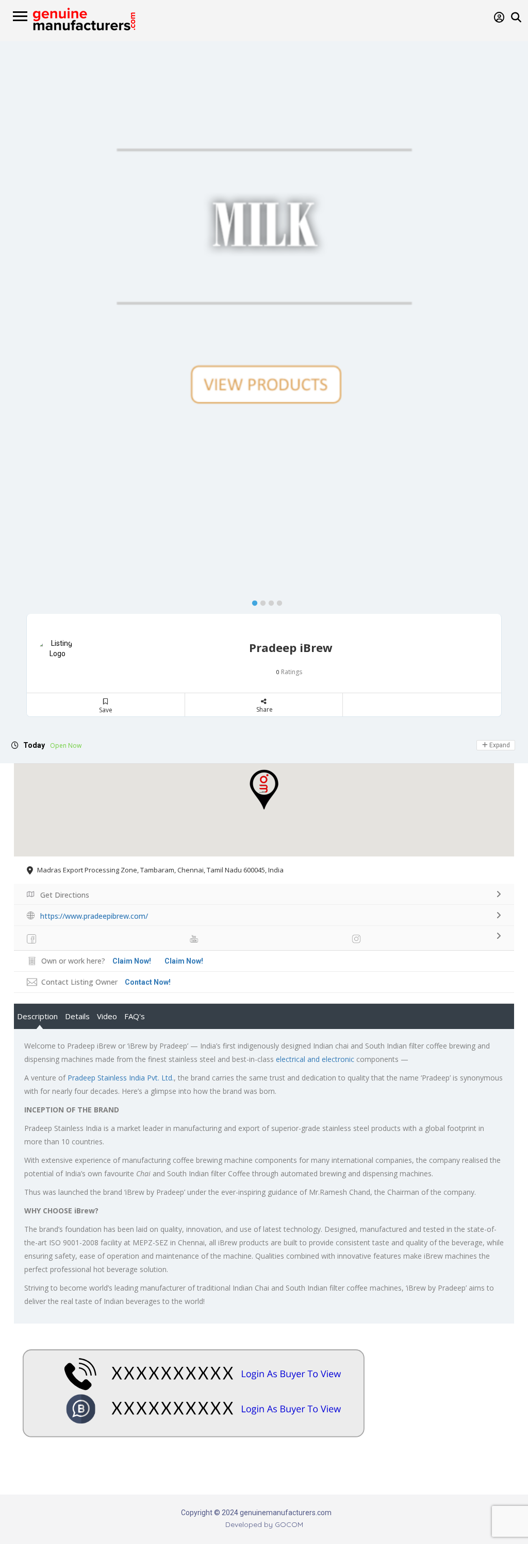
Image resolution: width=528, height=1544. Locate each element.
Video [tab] (107, 1016)
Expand (499, 745)
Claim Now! (183, 961)
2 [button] (260, 601)
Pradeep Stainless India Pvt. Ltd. (121, 1078)
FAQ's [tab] (134, 1016)
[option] (264, 226)
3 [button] (268, 601)
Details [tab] (77, 1016)
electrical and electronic (315, 1059)
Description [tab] (37, 1016)
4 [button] (276, 601)
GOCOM (289, 1524)
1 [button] (252, 601)
